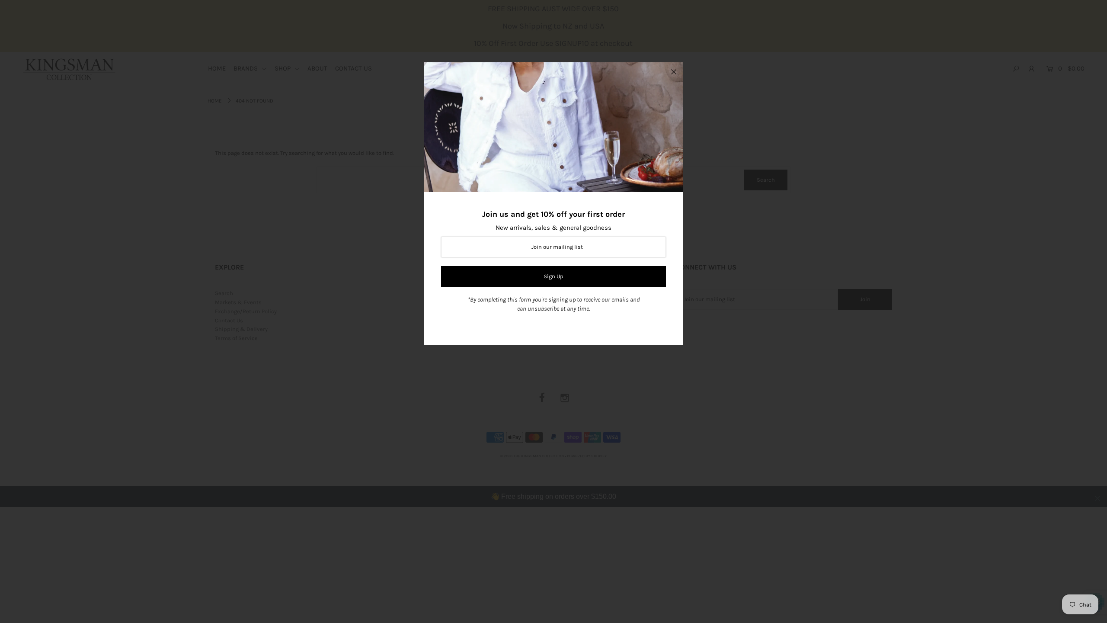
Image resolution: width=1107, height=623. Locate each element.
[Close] (673, 71)
